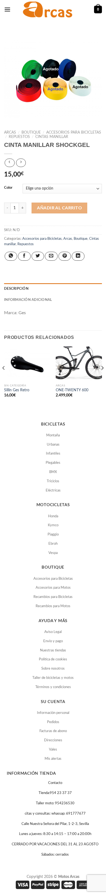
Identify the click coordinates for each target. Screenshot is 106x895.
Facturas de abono (53, 731)
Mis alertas (53, 759)
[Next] (102, 379)
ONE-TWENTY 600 (72, 390)
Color (8, 188)
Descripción (16, 288)
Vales (53, 749)
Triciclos (53, 481)
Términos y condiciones (53, 687)
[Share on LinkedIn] (78, 256)
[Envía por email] (51, 256)
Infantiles (53, 453)
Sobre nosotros (53, 668)
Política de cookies (53, 659)
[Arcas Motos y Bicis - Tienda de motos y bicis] (48, 9)
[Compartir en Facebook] (24, 256)
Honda (53, 516)
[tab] (53, 288)
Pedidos (53, 722)
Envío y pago (53, 641)
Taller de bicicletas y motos (53, 678)
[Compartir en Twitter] (38, 256)
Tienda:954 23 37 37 (55, 793)
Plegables (53, 463)
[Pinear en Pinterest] (64, 256)
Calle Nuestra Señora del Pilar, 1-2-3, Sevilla (55, 824)
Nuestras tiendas (53, 650)
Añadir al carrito (59, 208)
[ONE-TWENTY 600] (79, 363)
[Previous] (4, 379)
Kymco (53, 525)
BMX (53, 472)
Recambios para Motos (53, 606)
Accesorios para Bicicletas (73, 132)
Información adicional (28, 299)
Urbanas (53, 444)
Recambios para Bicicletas (53, 597)
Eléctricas (53, 490)
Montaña (53, 435)
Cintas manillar (51, 137)
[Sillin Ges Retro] (27, 363)
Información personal (53, 713)
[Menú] (7, 9)
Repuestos (19, 137)
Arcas (10, 132)
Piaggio (53, 534)
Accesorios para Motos (53, 588)
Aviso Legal (53, 632)
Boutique (31, 132)
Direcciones (53, 740)
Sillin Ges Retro (16, 390)
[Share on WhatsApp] (11, 256)
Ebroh (53, 544)
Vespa (53, 553)
